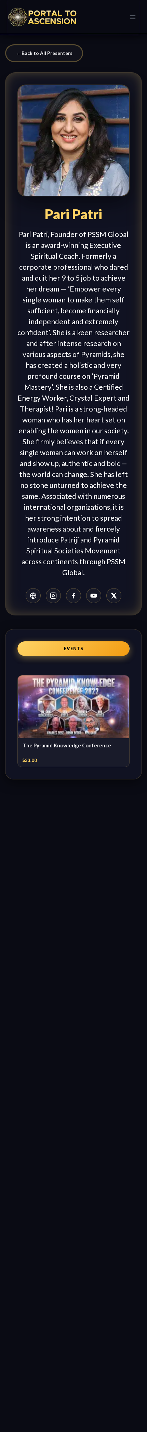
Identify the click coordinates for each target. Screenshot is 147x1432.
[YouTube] (93, 595)
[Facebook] (73, 595)
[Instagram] (53, 595)
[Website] (33, 595)
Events (73, 648)
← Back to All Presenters (44, 53)
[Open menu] (132, 17)
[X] (113, 595)
